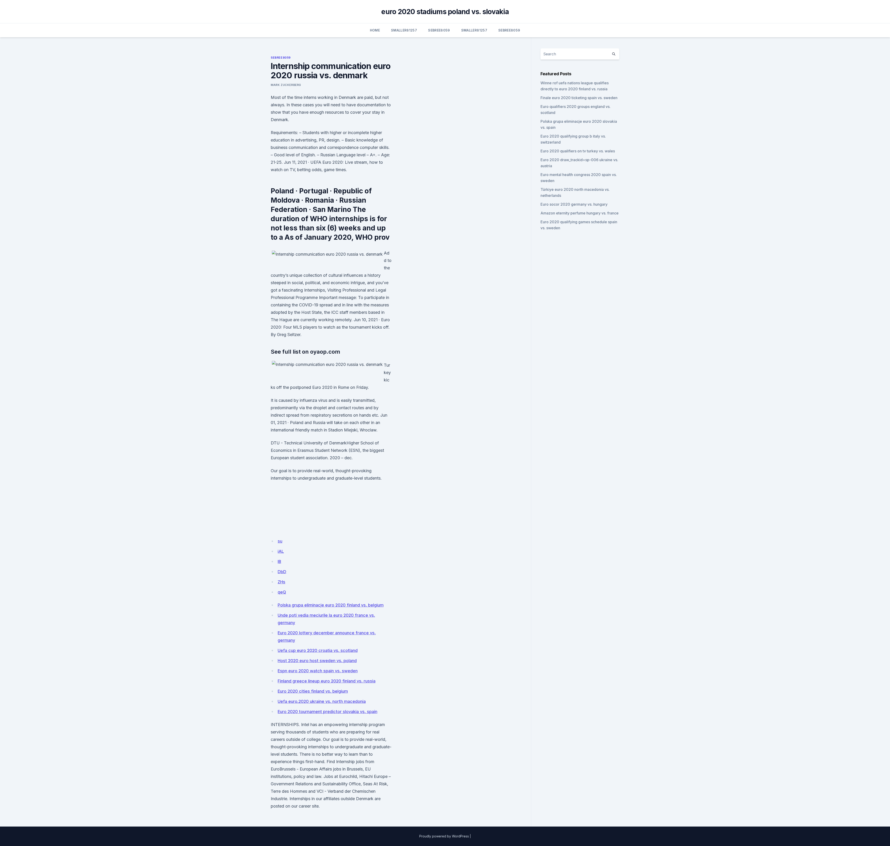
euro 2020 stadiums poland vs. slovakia (445, 11)
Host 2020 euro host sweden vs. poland (317, 660)
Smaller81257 (404, 30)
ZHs (281, 581)
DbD (282, 571)
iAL (281, 551)
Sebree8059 (439, 30)
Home (375, 30)
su (280, 541)
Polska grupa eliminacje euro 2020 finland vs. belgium (331, 605)
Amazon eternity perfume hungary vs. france (579, 213)
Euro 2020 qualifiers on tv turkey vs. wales (577, 151)
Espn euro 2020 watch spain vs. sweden (318, 670)
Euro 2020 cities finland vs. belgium (313, 691)
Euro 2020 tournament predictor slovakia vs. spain (327, 711)
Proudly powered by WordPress (444, 836)
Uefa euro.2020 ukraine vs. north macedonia (322, 701)
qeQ (282, 592)
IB (279, 561)
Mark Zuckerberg (286, 85)
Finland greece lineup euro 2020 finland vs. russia (326, 681)
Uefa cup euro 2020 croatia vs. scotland (318, 650)
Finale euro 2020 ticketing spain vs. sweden (578, 97)
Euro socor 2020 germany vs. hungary (573, 204)
